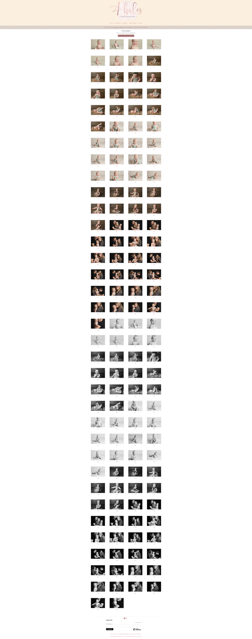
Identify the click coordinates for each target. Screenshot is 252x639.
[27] (135, 147)
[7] (135, 65)
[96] (154, 427)
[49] (98, 246)
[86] (117, 394)
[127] (135, 558)
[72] (154, 328)
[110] (117, 492)
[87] (135, 394)
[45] (98, 229)
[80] (154, 361)
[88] (154, 394)
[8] (154, 65)
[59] (135, 279)
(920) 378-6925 (113, 634)
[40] (154, 196)
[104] (154, 459)
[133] (98, 591)
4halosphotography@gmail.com (125, 634)
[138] (117, 607)
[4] (154, 49)
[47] (135, 229)
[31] (135, 164)
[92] (154, 410)
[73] (98, 344)
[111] (135, 492)
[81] (98, 377)
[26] (117, 147)
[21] (98, 131)
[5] (98, 65)
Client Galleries (133, 23)
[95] (135, 427)
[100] (154, 443)
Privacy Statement (138, 636)
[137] (98, 607)
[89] (98, 410)
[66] (117, 311)
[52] (154, 246)
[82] (117, 377)
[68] (154, 311)
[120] (154, 525)
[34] (117, 180)
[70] (117, 328)
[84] (154, 377)
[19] (135, 114)
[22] (117, 131)
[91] (135, 410)
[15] (135, 98)
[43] (135, 213)
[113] (98, 509)
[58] (117, 279)
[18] (117, 114)
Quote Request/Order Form (125, 35)
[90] (117, 410)
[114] (117, 509)
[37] (98, 196)
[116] (154, 509)
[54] (117, 262)
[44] (154, 213)
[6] (117, 65)
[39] (135, 196)
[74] (117, 344)
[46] (117, 229)
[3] (135, 49)
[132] (154, 574)
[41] (98, 213)
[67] (135, 311)
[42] (117, 213)
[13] (98, 98)
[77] (98, 361)
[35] (135, 180)
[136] (154, 591)
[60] (154, 279)
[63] (135, 295)
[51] (135, 246)
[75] (135, 344)
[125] (98, 558)
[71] (135, 328)
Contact (140, 23)
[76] (154, 344)
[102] (117, 459)
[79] (135, 361)
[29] (98, 164)
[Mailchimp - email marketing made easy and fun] (137, 630)
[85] (98, 394)
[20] (154, 114)
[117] (98, 525)
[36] (154, 180)
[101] (98, 459)
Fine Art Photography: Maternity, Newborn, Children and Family (126, 27)
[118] (117, 525)
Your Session (117, 23)
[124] (154, 542)
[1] (98, 49)
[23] (135, 131)
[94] (117, 427)
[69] (98, 328)
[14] (117, 98)
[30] (117, 164)
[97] (98, 443)
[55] (135, 262)
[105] (98, 476)
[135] (135, 591)
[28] (154, 147)
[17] (98, 114)
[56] (154, 262)
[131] (135, 574)
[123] (135, 542)
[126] (117, 558)
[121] (98, 542)
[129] (98, 574)
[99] (135, 443)
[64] (154, 295)
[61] (98, 295)
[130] (117, 574)
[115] (135, 509)
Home (111, 23)
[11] (135, 81)
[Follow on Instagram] (126, 618)
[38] (117, 196)
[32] (154, 164)
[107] (135, 476)
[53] (98, 262)
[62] (117, 295)
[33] (98, 180)
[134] (117, 591)
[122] (117, 542)
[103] (135, 459)
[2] (117, 49)
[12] (154, 81)
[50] (117, 246)
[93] (98, 427)
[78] (117, 361)
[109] (98, 492)
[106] (117, 476)
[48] (154, 229)
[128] (154, 558)
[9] (98, 81)
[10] (117, 81)
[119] (135, 525)
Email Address (109, 624)
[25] (98, 147)
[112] (154, 492)
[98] (117, 443)
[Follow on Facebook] (124, 618)
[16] (154, 98)
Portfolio (124, 23)
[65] (98, 311)
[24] (154, 131)
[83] (135, 377)
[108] (154, 476)
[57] (98, 279)
